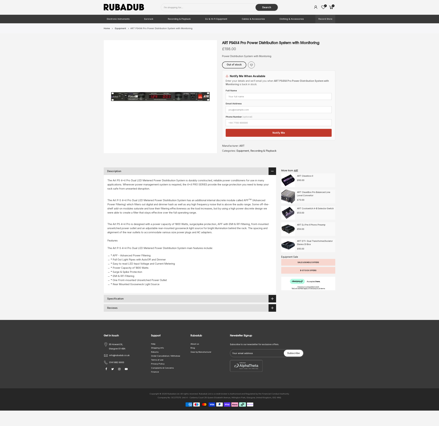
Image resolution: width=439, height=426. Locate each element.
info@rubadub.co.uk (119, 355)
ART (242, 145)
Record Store (325, 19)
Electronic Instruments (118, 19)
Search (266, 7)
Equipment (242, 150)
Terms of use (157, 360)
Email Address (234, 103)
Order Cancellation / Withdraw (165, 356)
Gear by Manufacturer (201, 352)
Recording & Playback (179, 19)
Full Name (231, 90)
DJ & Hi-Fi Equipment (216, 19)
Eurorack (148, 19)
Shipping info (157, 348)
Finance (155, 372)
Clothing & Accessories (292, 19)
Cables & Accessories (253, 19)
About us (195, 344)
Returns (154, 352)
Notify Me (278, 132)
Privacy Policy (157, 364)
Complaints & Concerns (162, 368)
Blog (193, 348)
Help (153, 344)
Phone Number (239, 116)
